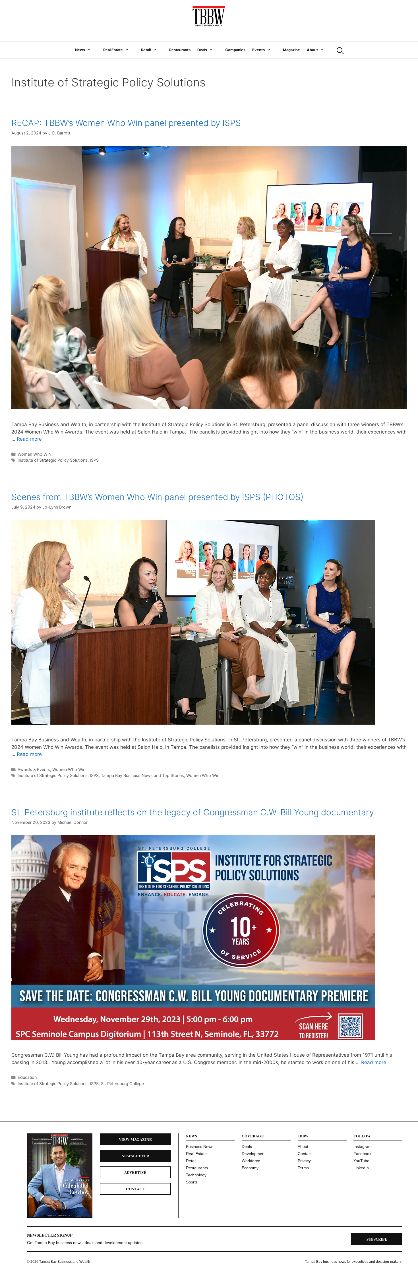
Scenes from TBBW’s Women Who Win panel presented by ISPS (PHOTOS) (157, 497)
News (80, 50)
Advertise (135, 1172)
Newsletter (135, 1155)
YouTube (361, 1160)
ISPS (94, 460)
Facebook (362, 1153)
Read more (29, 439)
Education (27, 1077)
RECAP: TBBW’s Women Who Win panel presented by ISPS (126, 123)
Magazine (291, 50)
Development (254, 1153)
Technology (196, 1175)
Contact (135, 1188)
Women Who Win (34, 454)
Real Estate (113, 50)
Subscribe (377, 1239)
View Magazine (135, 1139)
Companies (235, 50)
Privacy (304, 1160)
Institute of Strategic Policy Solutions (53, 460)
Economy (250, 1168)
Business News (199, 1146)
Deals (202, 50)
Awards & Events (34, 769)
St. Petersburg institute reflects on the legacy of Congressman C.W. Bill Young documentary (194, 812)
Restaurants (180, 50)
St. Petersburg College (122, 1083)
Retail (146, 50)
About (312, 50)
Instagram (362, 1146)
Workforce (251, 1160)
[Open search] (339, 50)
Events (258, 50)
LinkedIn (361, 1168)
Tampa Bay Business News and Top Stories (142, 775)
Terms (303, 1168)
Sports (192, 1182)
